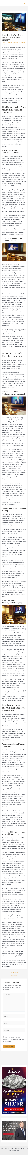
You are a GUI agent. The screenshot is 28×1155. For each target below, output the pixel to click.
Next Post (14, 975)
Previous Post (14, 972)
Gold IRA (15, 43)
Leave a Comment (7, 43)
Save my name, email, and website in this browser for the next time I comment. (13, 1039)
